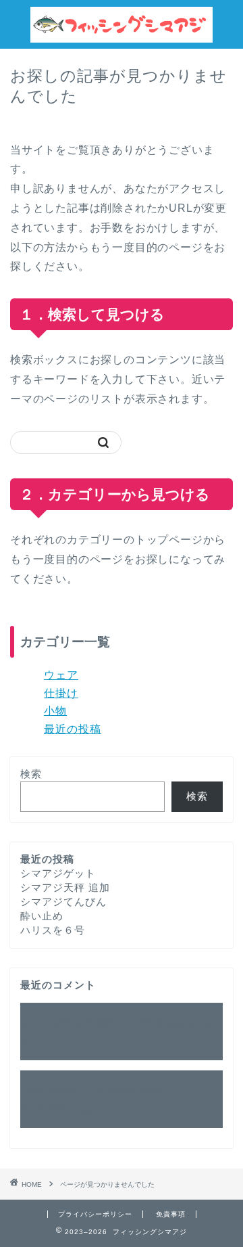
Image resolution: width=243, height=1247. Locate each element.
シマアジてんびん (63, 901)
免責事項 (171, 1214)
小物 (55, 711)
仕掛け (61, 693)
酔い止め (41, 916)
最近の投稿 (72, 729)
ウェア (61, 675)
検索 (31, 773)
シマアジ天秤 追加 (65, 887)
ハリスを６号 (52, 930)
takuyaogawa (168, 1022)
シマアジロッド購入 (68, 1022)
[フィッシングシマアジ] (121, 36)
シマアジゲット (58, 873)
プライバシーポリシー (95, 1214)
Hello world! (50, 1089)
